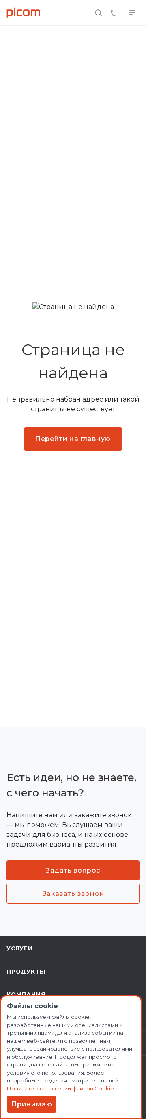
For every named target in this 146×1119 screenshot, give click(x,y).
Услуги (19, 948)
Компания (25, 994)
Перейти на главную (73, 439)
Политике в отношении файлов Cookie (60, 1088)
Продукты (25, 971)
